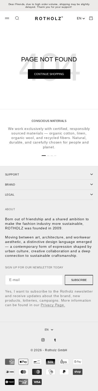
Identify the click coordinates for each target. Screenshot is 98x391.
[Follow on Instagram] (43, 340)
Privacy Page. (53, 305)
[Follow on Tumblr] (55, 340)
